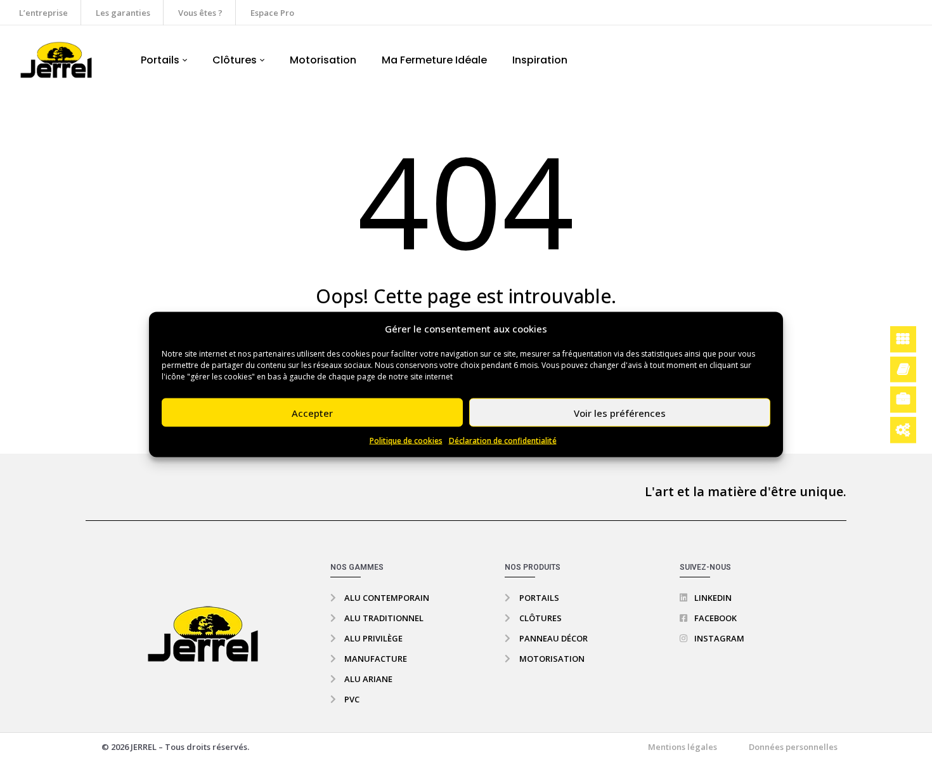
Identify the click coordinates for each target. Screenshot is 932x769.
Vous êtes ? (200, 12)
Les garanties (123, 12)
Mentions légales (682, 747)
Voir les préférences (620, 412)
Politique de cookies (406, 440)
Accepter (312, 412)
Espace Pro (272, 12)
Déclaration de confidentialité (503, 440)
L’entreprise (43, 12)
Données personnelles (793, 747)
